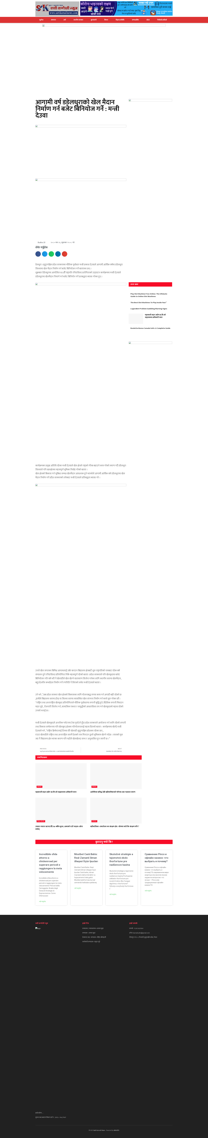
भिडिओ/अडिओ (162, 19)
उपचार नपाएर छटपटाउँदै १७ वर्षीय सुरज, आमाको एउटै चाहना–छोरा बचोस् (59, 828)
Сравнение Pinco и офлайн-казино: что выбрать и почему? (156, 858)
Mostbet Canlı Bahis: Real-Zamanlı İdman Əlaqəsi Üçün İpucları (86, 858)
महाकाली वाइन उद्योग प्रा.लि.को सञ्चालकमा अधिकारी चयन (155, 316)
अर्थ (65, 19)
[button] (38, 254)
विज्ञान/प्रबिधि (120, 19)
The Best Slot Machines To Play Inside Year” (148, 302)
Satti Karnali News (99, 1130)
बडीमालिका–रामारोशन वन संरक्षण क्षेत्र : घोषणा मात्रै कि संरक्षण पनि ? (114, 826)
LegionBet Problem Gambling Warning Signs (148, 308)
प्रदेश (148, 19)
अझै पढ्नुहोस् (42, 901)
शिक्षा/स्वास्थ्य (40, 821)
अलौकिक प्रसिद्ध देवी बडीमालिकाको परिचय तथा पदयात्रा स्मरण (112, 792)
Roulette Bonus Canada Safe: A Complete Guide (150, 328)
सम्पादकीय (135, 19)
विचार (106, 19)
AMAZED (116, 1130)
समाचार (53, 19)
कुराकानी (94, 19)
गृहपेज (41, 19)
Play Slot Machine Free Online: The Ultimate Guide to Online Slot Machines (148, 295)
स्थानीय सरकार (78, 19)
